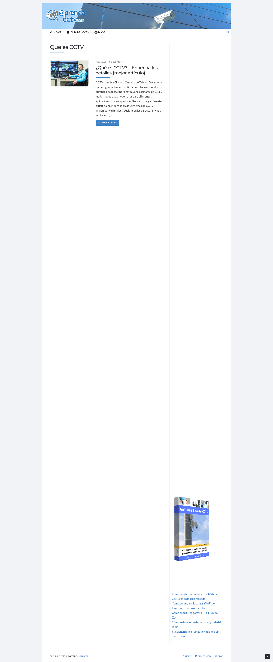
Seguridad (101, 62)
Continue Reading (107, 123)
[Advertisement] (197, 65)
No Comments (116, 62)
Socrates (83, 656)
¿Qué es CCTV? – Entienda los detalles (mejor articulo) (127, 70)
